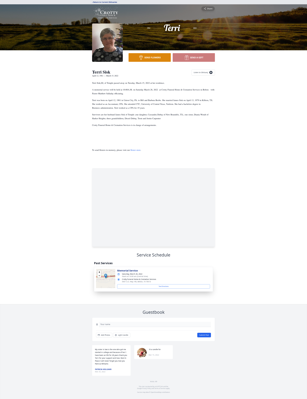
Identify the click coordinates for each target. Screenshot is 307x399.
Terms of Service (160, 388)
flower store (135, 149)
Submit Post (204, 335)
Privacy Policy (146, 388)
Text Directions (164, 286)
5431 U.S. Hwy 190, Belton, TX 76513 (136, 281)
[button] (105, 276)
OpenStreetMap (156, 392)
